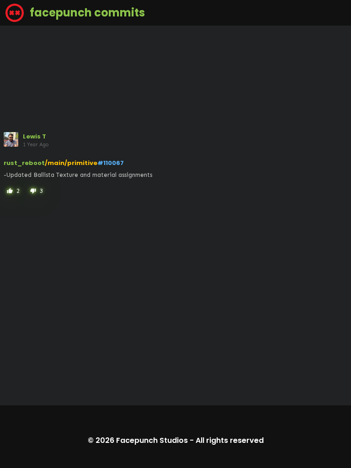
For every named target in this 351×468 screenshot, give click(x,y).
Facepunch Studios (152, 440)
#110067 (110, 163)
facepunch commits (86, 12)
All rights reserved (230, 440)
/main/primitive (71, 163)
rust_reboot (24, 163)
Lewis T (34, 136)
